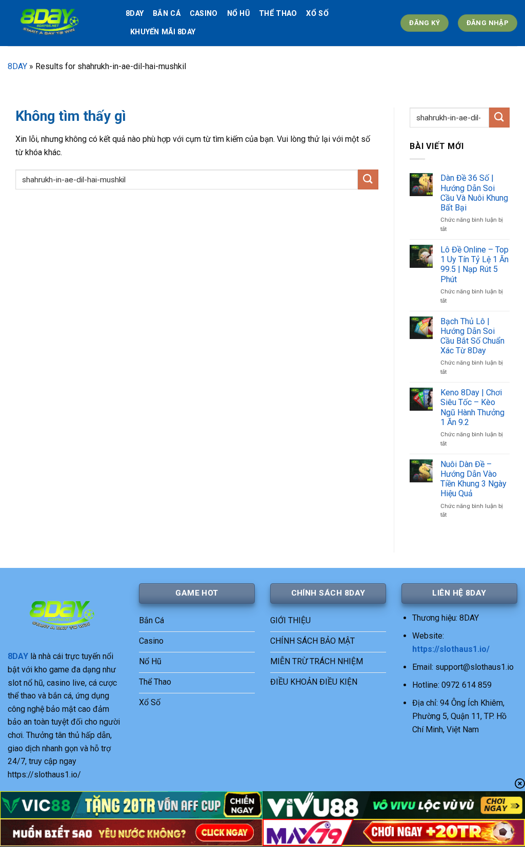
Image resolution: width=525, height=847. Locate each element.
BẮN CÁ (166, 13)
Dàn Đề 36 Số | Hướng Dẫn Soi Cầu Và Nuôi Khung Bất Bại (474, 193)
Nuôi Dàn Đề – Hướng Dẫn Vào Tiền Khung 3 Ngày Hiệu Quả (473, 479)
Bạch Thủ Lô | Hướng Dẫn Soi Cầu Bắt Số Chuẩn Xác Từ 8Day (472, 336)
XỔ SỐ (317, 13)
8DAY (135, 13)
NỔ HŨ (238, 13)
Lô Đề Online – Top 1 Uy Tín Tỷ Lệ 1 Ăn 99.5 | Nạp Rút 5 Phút (474, 264)
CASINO (204, 13)
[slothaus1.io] (59, 23)
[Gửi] (368, 179)
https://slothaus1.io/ (451, 649)
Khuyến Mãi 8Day (162, 32)
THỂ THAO (278, 13)
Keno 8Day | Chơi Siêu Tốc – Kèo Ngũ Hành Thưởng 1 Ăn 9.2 (472, 407)
